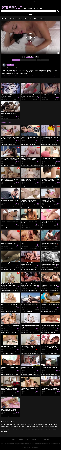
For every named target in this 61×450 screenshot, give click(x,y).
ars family (4, 431)
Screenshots (32, 60)
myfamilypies (4, 416)
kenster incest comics (7, 429)
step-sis (29, 353)
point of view (13, 311)
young (27, 144)
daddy (5, 227)
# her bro (44, 76)
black (2, 227)
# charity (52, 76)
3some (48, 395)
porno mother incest (7, 426)
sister (6, 269)
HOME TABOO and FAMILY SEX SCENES (32, 8)
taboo (45, 165)
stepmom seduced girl (26, 424)
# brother (23, 76)
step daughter (24, 290)
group (30, 374)
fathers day (50, 165)
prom (45, 395)
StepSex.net (29, 447)
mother (12, 290)
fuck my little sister (37, 429)
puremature (4, 290)
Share (38, 60)
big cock (43, 144)
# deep (19, 76)
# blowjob (5, 76)
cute (2, 353)
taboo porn (52, 311)
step (48, 290)
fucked (10, 269)
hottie (9, 332)
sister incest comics (51, 424)
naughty (52, 353)
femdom (48, 144)
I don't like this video (24, 57)
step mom (43, 186)
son (42, 311)
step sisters (54, 248)
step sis (49, 248)
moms (22, 186)
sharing (56, 290)
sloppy (36, 290)
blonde (12, 332)
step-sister (24, 353)
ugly (7, 186)
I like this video (22, 57)
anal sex (23, 269)
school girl (27, 207)
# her (48, 76)
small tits (36, 165)
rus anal (16, 424)
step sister (6, 144)
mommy (3, 207)
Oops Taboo (10, 64)
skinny (31, 207)
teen (31, 144)
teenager (23, 144)
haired (2, 395)
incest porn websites (7, 424)
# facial (10, 76)
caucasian (55, 186)
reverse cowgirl (54, 144)
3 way (30, 332)
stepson (14, 186)
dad (25, 311)
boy (32, 353)
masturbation (13, 207)
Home (13, 440)
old (5, 186)
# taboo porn (38, 76)
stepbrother (12, 144)
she (42, 395)
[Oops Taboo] (4, 65)
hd (17, 290)
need (36, 395)
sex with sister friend (51, 426)
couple (2, 165)
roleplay (3, 269)
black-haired (29, 269)
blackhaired (49, 186)
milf (2, 144)
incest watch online (19, 426)
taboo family (24, 395)
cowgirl (51, 227)
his (34, 353)
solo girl (7, 207)
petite (33, 144)
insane (45, 290)
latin (16, 374)
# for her (14, 76)
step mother (32, 290)
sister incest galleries (50, 429)
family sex (35, 248)
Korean (29, 426)
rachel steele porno (37, 426)
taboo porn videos (9, 165)
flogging (43, 374)
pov (8, 311)
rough (27, 374)
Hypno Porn (36, 0)
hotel (57, 311)
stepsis (13, 416)
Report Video (24, 60)
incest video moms (39, 424)
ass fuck (23, 374)
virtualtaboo (4, 311)
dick (26, 227)
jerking (22, 227)
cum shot (11, 374)
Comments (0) (45, 60)
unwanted (27, 186)
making (6, 395)
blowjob (16, 72)
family (31, 248)
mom (42, 165)
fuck (28, 311)
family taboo (11, 227)
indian (14, 269)
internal (32, 186)
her (42, 290)
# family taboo (30, 76)
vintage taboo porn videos (22, 429)
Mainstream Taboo (27, 0)
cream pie (55, 227)
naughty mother (45, 353)
